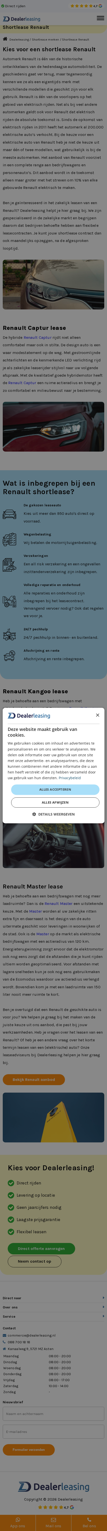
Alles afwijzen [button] (55, 802)
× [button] (97, 715)
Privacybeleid (70, 777)
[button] (53, 814)
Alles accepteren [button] (55, 789)
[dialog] (54, 765)
